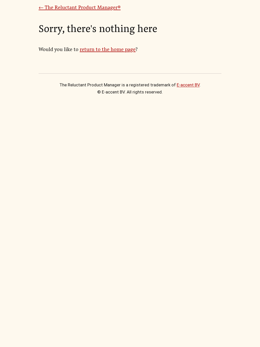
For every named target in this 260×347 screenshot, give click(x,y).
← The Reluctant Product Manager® (80, 7)
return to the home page (108, 49)
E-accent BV (188, 84)
